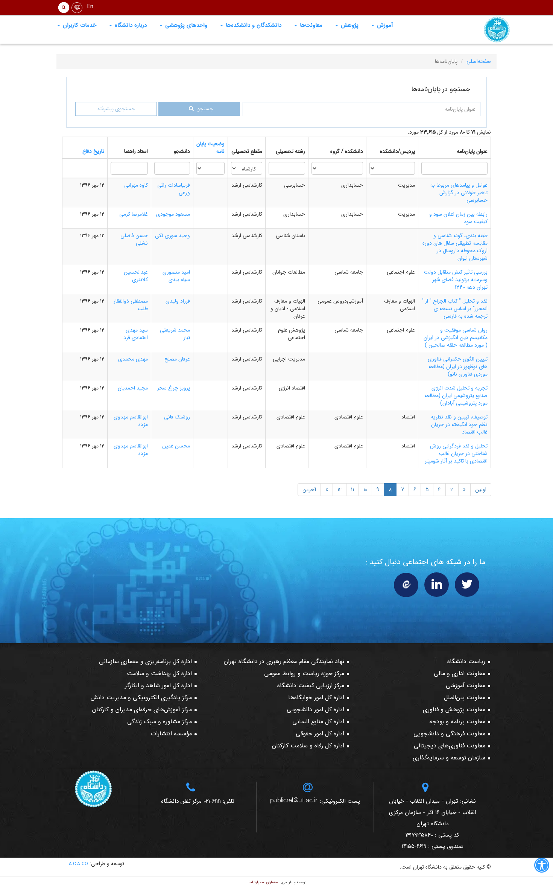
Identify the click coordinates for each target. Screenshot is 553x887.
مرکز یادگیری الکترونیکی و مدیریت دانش (141, 697)
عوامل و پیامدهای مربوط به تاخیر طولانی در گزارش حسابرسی (459, 192)
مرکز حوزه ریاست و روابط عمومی (304, 673)
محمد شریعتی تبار (175, 334)
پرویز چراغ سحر (173, 388)
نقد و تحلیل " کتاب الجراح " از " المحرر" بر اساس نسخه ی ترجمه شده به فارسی (455, 308)
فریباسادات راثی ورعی (173, 189)
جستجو (205, 109)
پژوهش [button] (349, 25)
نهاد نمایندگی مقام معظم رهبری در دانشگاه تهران (284, 661)
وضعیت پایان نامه (210, 147)
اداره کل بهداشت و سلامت (159, 673)
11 (352, 489)
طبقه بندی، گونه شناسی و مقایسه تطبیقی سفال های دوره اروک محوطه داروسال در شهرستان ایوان (455, 246)
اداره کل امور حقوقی (320, 733)
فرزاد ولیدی (178, 301)
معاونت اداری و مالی (459, 673)
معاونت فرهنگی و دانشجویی (449, 733)
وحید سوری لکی (172, 235)
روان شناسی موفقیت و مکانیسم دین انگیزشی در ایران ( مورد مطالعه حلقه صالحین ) (456, 337)
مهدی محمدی (133, 359)
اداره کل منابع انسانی (318, 721)
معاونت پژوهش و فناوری (454, 709)
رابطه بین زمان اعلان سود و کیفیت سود (458, 218)
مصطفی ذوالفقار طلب (131, 305)
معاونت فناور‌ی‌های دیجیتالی (449, 745)
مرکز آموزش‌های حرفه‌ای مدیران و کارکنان (142, 709)
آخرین (309, 489)
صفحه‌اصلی (478, 61)
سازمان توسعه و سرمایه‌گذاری (449, 757)
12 (339, 489)
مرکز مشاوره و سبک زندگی (159, 721)
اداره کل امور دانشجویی (315, 709)
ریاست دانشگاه (466, 661)
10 (365, 489)
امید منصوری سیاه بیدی (176, 276)
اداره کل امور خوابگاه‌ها (316, 697)
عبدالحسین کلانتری (136, 276)
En (90, 6)
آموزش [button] (384, 25)
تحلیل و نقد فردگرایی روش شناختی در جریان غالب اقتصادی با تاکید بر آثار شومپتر (456, 453)
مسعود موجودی (173, 214)
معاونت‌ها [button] (310, 25)
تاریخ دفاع (93, 151)
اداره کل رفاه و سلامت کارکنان (308, 745)
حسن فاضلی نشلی (134, 239)
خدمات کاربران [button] (78, 25)
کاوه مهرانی (136, 185)
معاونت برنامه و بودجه (457, 721)
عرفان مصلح (177, 359)
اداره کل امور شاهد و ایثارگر (158, 685)
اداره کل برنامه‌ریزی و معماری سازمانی (145, 661)
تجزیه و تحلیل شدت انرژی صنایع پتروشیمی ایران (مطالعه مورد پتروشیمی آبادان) (456, 395)
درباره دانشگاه (130, 25)
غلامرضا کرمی (133, 214)
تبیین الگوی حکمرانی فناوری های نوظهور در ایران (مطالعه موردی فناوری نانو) (458, 366)
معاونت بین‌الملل (464, 697)
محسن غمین (176, 446)
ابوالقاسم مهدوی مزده (131, 421)
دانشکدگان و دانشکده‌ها (252, 25)
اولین (480, 489)
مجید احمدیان (133, 388)
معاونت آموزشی (465, 685)
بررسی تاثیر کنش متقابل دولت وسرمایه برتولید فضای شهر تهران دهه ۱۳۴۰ (456, 279)
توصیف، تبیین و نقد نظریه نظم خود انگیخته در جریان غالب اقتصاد (459, 424)
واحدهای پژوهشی (185, 25)
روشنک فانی (177, 417)
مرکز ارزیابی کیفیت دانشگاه (310, 685)
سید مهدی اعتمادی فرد (135, 334)
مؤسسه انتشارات (171, 733)
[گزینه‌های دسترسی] (541, 866)
